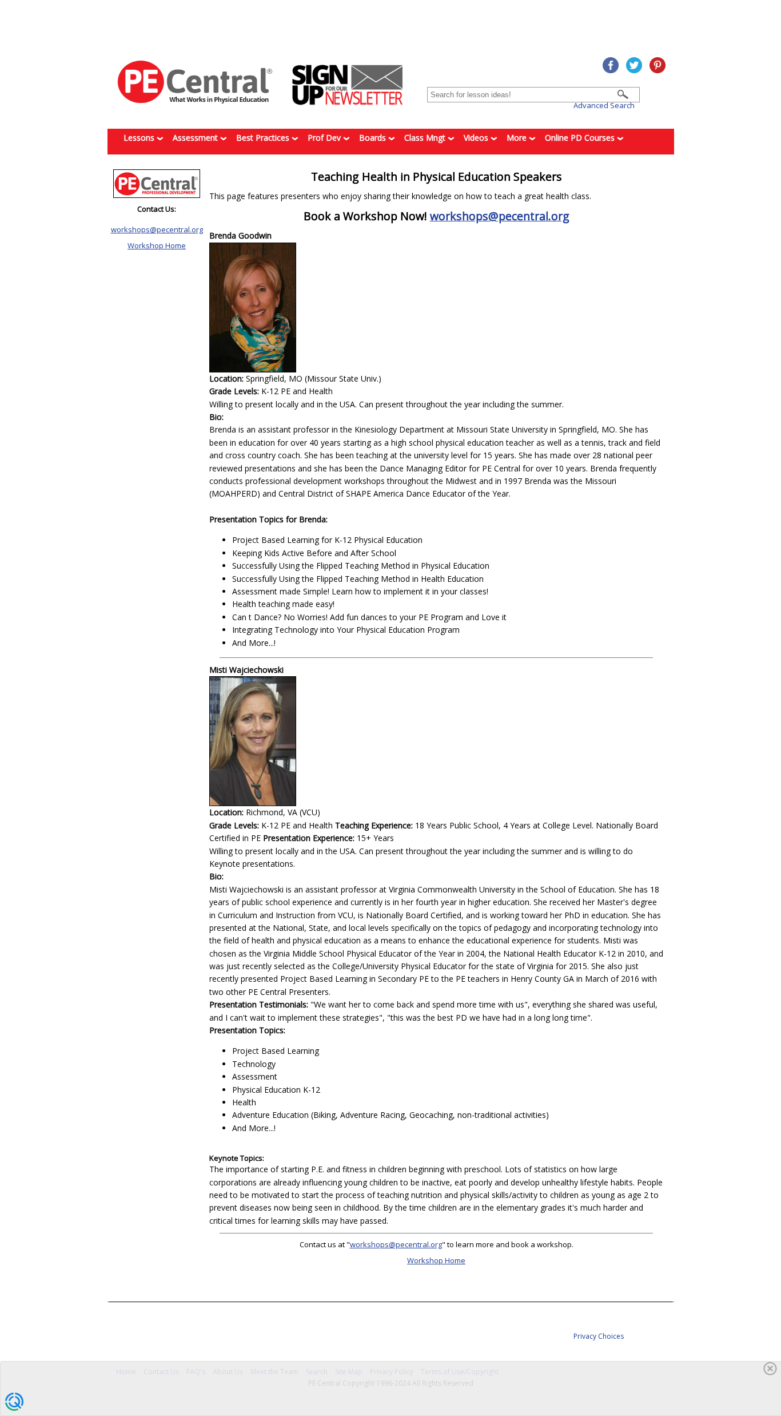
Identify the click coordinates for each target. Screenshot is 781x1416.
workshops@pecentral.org (157, 229)
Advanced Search (604, 105)
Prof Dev (325, 137)
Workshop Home (156, 245)
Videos (477, 137)
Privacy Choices (598, 1336)
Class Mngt (426, 137)
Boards (373, 137)
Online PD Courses (581, 137)
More (518, 137)
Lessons (140, 137)
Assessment (196, 137)
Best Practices (264, 137)
